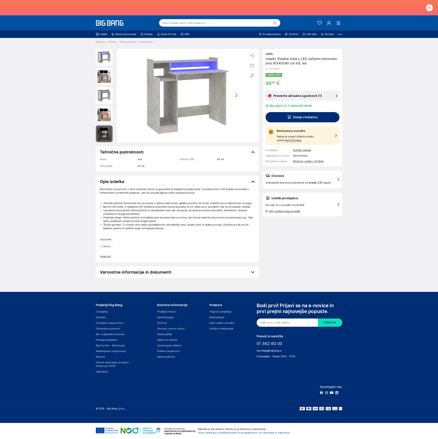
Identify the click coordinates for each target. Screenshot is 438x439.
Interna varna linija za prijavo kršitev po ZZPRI (112, 364)
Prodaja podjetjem (106, 339)
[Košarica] (338, 23)
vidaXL (269, 53)
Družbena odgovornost (110, 323)
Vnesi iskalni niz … (185, 23)
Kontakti (101, 317)
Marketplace (216, 317)
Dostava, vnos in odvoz (171, 328)
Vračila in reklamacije (221, 328)
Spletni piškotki (166, 356)
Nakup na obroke (167, 339)
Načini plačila (164, 334)
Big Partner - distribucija (110, 345)
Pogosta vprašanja (220, 311)
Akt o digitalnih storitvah (110, 334)
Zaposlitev (102, 371)
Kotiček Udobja (302, 150)
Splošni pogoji (165, 317)
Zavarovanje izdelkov (169, 345)
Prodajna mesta (166, 311)
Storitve (162, 323)
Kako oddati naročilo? (222, 323)
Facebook (321, 392)
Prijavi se (330, 322)
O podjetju (102, 311)
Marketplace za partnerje (111, 351)
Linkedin (336, 392)
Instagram (326, 392)
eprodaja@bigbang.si (269, 350)
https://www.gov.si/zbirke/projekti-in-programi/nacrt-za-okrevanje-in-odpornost (244, 432)
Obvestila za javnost (108, 328)
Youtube (331, 392)
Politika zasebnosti (168, 351)
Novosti (100, 356)
